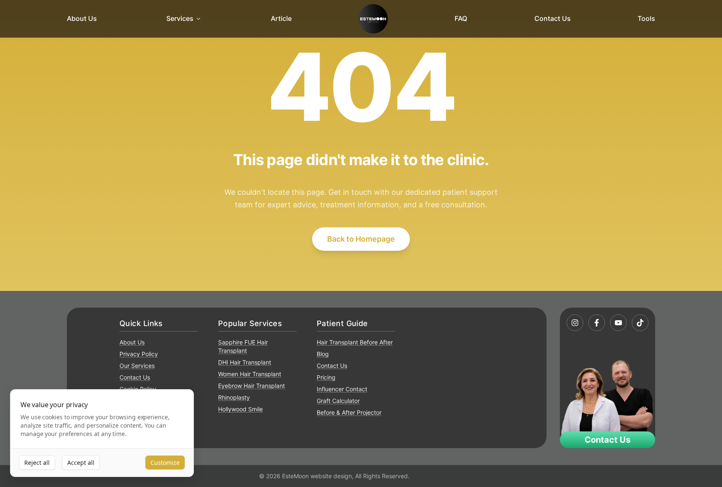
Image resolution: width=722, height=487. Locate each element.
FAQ (461, 18)
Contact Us (552, 18)
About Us (82, 18)
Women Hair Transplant (249, 373)
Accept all (80, 463)
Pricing (326, 377)
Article (281, 18)
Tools (646, 18)
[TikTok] (640, 322)
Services (179, 18)
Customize (165, 463)
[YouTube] (618, 322)
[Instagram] (575, 322)
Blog (323, 353)
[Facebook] (596, 322)
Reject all (37, 463)
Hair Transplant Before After (355, 342)
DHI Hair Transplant (244, 362)
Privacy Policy (138, 353)
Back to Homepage (361, 239)
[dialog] (102, 433)
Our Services (137, 365)
